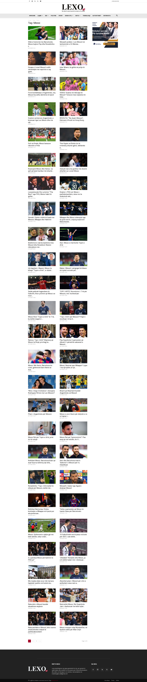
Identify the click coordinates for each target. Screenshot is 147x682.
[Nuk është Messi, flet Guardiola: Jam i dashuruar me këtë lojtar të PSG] (73, 595)
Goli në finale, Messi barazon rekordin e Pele (39, 144)
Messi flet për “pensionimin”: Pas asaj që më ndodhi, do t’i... (73, 438)
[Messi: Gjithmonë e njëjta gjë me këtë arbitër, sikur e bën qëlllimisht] (42, 525)
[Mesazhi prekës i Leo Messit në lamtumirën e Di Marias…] (73, 33)
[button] (117, 16)
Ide (46, 15)
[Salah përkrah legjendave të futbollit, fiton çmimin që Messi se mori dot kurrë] (42, 282)
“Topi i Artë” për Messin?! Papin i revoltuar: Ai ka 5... (73, 318)
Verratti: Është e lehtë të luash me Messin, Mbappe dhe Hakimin (41, 218)
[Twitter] (37, 1)
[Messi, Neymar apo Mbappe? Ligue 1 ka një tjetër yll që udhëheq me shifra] (73, 356)
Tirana (112, 680)
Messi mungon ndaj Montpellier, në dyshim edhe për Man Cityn (73, 628)
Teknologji (86, 15)
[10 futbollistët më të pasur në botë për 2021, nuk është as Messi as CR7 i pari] (73, 525)
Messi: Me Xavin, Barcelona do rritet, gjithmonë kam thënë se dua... (40, 367)
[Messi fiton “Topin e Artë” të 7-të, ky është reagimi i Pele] (42, 308)
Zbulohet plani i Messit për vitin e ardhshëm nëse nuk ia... (73, 582)
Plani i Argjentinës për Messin (40, 414)
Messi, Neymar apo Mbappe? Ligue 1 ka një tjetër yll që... (73, 366)
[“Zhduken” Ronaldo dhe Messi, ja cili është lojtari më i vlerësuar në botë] (73, 549)
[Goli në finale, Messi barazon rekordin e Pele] (42, 134)
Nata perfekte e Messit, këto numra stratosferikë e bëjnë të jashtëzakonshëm (42, 629)
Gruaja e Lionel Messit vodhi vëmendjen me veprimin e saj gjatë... (39, 69)
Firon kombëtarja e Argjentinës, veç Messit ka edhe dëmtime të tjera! (42, 94)
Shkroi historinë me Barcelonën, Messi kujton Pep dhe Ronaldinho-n (41, 44)
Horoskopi (107, 680)
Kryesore (32, 15)
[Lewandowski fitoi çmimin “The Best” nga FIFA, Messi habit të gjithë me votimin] (42, 183)
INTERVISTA (107, 15)
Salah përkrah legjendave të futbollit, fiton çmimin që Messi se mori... (41, 293)
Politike (53, 15)
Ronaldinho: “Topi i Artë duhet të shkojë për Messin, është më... (41, 487)
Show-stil (68, 15)
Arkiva (117, 680)
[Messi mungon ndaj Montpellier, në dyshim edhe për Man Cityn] (73, 618)
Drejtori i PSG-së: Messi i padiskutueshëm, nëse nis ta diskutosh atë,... (71, 194)
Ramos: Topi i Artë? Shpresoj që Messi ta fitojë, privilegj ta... (40, 341)
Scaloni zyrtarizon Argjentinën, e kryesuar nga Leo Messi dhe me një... (41, 120)
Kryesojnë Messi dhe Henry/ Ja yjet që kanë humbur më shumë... (41, 170)
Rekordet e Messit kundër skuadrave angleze (38, 605)
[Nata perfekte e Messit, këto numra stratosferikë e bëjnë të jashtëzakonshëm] (42, 618)
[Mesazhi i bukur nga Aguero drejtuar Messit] (73, 477)
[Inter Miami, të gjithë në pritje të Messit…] (73, 58)
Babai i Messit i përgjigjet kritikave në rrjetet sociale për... (73, 269)
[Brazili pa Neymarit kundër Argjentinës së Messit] (73, 382)
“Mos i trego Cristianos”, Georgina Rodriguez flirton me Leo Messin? (41, 392)
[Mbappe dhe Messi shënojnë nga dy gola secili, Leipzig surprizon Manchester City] (73, 208)
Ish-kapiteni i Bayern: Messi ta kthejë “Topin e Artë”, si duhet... (40, 269)
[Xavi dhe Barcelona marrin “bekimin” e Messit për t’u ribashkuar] (73, 451)
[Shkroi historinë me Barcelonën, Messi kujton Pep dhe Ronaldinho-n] (42, 33)
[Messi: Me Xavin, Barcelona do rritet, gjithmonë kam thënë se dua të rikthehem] (42, 356)
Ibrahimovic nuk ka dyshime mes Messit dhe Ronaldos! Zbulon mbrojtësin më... (41, 245)
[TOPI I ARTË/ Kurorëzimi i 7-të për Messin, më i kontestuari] (73, 282)
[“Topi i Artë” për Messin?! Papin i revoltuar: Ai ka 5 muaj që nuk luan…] (73, 308)
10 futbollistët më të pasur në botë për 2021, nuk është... (73, 536)
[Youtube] (40, 1)
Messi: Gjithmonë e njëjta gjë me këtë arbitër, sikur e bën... (41, 536)
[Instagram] (32, 1)
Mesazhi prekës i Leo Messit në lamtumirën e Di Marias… (72, 43)
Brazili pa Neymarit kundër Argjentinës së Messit (70, 392)
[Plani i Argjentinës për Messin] (42, 405)
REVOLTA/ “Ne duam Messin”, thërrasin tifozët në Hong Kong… (72, 119)
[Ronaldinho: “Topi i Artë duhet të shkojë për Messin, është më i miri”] (42, 477)
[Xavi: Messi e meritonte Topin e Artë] (73, 234)
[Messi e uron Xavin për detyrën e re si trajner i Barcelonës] (73, 405)
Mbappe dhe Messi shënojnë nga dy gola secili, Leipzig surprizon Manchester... (72, 219)
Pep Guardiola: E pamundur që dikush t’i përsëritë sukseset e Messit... (71, 342)
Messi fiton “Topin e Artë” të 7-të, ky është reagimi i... (41, 318)
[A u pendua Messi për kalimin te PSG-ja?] (42, 549)
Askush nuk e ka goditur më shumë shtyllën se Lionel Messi (73, 170)
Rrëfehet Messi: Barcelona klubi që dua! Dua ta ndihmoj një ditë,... (41, 462)
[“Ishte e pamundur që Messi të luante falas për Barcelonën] (73, 500)
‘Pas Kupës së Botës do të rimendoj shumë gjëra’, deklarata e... (72, 145)
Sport (61, 15)
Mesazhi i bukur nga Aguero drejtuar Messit (70, 487)
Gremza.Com (55, 680)
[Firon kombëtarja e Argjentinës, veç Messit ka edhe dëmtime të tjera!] (42, 84)
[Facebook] (29, 1)
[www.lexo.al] (73, 8)
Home (29, 20)
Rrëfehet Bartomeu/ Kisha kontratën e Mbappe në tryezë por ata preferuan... (41, 511)
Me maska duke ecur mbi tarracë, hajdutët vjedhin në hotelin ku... (41, 582)
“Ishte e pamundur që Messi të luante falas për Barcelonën (72, 510)
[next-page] (40, 641)
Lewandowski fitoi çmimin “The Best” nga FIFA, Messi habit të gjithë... (40, 194)
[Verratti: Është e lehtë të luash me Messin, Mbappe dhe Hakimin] (42, 208)
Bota (77, 15)
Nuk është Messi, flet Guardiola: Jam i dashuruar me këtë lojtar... (72, 605)
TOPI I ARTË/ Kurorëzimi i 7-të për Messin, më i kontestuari (73, 292)
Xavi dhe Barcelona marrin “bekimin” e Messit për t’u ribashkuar (70, 463)
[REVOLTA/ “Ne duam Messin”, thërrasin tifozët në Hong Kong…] (73, 109)
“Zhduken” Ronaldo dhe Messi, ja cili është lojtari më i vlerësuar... (72, 559)
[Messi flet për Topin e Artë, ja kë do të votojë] (42, 428)
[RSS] (35, 1)
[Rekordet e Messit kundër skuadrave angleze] (42, 595)
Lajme (39, 15)
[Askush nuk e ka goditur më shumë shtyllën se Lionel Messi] (73, 160)
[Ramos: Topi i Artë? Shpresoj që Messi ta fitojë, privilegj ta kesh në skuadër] (42, 331)
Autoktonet (97, 15)
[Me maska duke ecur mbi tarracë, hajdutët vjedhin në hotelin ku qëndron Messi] (42, 572)
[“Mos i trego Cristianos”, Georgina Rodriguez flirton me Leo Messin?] (42, 382)
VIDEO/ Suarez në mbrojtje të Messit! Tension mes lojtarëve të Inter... (72, 95)
